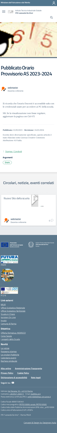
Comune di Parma (8, 323)
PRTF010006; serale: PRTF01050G (33, 404)
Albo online (6, 368)
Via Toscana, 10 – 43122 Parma (20, 391)
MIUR (3, 304)
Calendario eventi (8, 357)
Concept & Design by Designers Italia (40, 422)
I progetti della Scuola (10, 339)
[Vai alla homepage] (10, 12)
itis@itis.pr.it (36, 393)
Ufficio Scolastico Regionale (13, 307)
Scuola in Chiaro (8, 314)
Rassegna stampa (9, 351)
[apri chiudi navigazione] (3, 11)
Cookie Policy (23, 373)
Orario (7, 162)
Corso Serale (6, 336)
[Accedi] (53, 3)
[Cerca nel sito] (51, 18)
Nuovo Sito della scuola (16, 198)
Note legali (36, 377)
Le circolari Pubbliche (10, 354)
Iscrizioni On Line (8, 317)
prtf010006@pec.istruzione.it (39, 396)
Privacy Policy (7, 373)
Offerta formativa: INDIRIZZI (13, 332)
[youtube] (13, 383)
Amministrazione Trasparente (28, 368)
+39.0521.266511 (16, 393)
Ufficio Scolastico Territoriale (13, 311)
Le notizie (5, 348)
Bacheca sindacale (9, 361)
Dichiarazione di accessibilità (14, 377)
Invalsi (3, 320)
